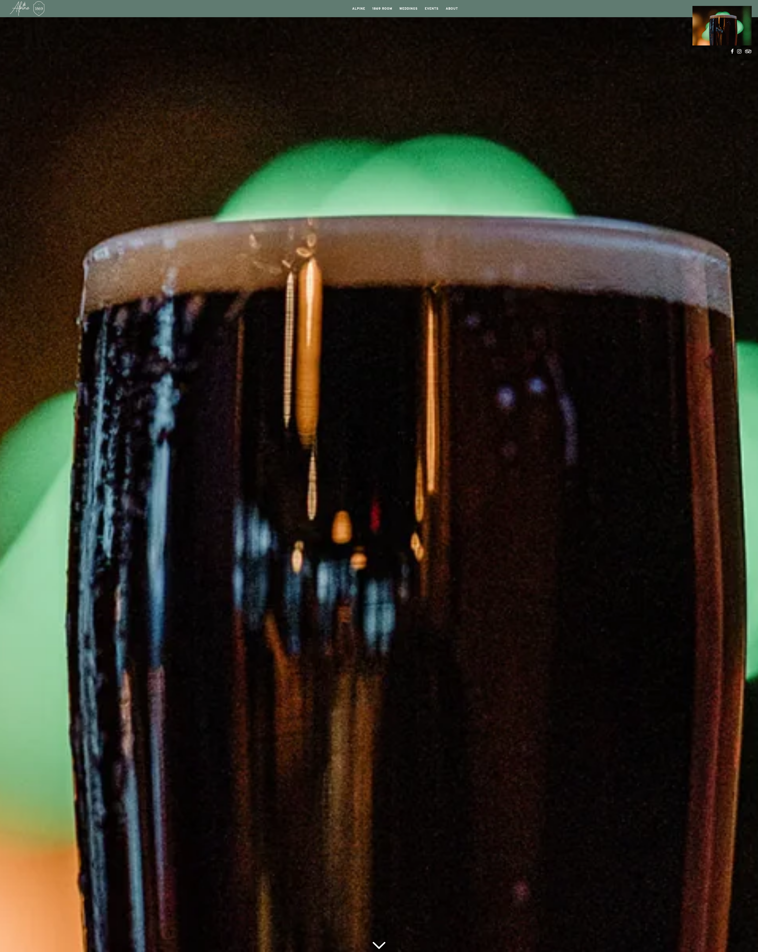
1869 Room (382, 8)
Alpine (358, 8)
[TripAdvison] (748, 51)
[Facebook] (732, 51)
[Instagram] (739, 51)
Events (432, 8)
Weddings (408, 8)
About (452, 8)
